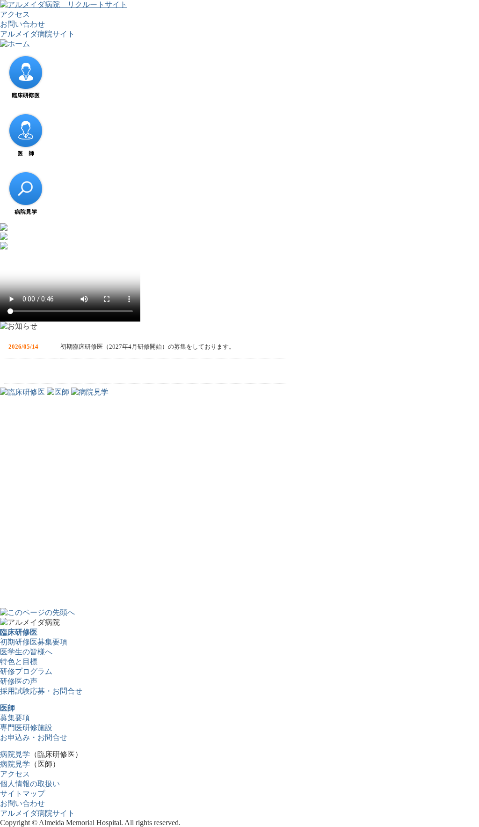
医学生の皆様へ (26, 652)
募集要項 (15, 718)
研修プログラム (26, 671)
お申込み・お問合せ (33, 737)
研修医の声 (18, 681)
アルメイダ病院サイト (37, 34)
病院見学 (15, 754)
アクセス (15, 14)
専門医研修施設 (26, 728)
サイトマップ (22, 794)
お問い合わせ (22, 24)
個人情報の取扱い (30, 784)
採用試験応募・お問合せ (41, 691)
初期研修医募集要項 (33, 642)
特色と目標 (18, 662)
